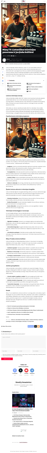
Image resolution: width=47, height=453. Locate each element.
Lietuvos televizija (33, 319)
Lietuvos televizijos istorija (15, 83)
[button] (2, 1)
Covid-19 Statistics (23, 442)
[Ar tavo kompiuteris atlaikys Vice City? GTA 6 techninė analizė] (23, 400)
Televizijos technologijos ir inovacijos (34, 84)
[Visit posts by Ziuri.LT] (4, 60)
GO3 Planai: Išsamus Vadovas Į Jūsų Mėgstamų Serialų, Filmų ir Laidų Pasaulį (25, 310)
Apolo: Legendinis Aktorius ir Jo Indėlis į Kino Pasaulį (20, 312)
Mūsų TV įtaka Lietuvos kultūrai (35, 86)
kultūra (27, 319)
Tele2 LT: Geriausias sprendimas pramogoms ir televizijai (21, 306)
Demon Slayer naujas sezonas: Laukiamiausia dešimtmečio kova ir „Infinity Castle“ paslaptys (22, 425)
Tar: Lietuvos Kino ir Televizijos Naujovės (23, 421)
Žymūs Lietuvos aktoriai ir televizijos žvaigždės (14, 89)
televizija (24, 321)
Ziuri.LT (8, 59)
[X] (20, 372)
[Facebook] (15, 372)
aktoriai (13, 319)
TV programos (30, 321)
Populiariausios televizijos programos (14, 86)
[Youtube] (26, 372)
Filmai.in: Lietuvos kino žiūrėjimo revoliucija (18, 308)
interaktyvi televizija (20, 319)
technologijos (18, 321)
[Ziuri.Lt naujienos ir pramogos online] (23, 1)
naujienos (40, 319)
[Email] (12, 56)
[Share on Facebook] (8, 56)
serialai (13, 321)
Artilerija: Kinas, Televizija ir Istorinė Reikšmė (18, 314)
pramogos (8, 321)
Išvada (29, 91)
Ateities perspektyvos (33, 89)
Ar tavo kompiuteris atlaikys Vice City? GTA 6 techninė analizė (22, 409)
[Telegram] (32, 372)
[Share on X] (10, 56)
